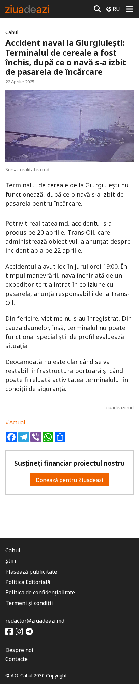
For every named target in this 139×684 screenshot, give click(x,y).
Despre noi (19, 650)
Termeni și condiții (29, 603)
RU (116, 9)
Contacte (16, 659)
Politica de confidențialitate (40, 592)
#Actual (15, 422)
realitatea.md (48, 223)
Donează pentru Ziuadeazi (69, 480)
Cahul (11, 32)
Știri (10, 561)
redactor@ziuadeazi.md (34, 620)
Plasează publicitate (31, 571)
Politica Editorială (27, 582)
